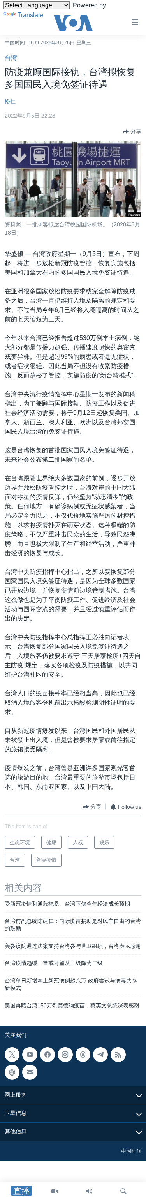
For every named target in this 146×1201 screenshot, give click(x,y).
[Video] (54, 1191)
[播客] (12, 1072)
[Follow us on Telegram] (100, 1054)
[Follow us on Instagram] (65, 1054)
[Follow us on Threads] (83, 1054)
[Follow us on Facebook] (47, 1054)
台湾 (11, 58)
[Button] (132, 131)
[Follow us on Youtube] (29, 1054)
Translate (30, 15)
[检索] (123, 1191)
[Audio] (89, 1191)
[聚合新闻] (118, 1054)
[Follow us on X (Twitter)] (12, 1054)
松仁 (10, 101)
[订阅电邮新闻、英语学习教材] (29, 1072)
